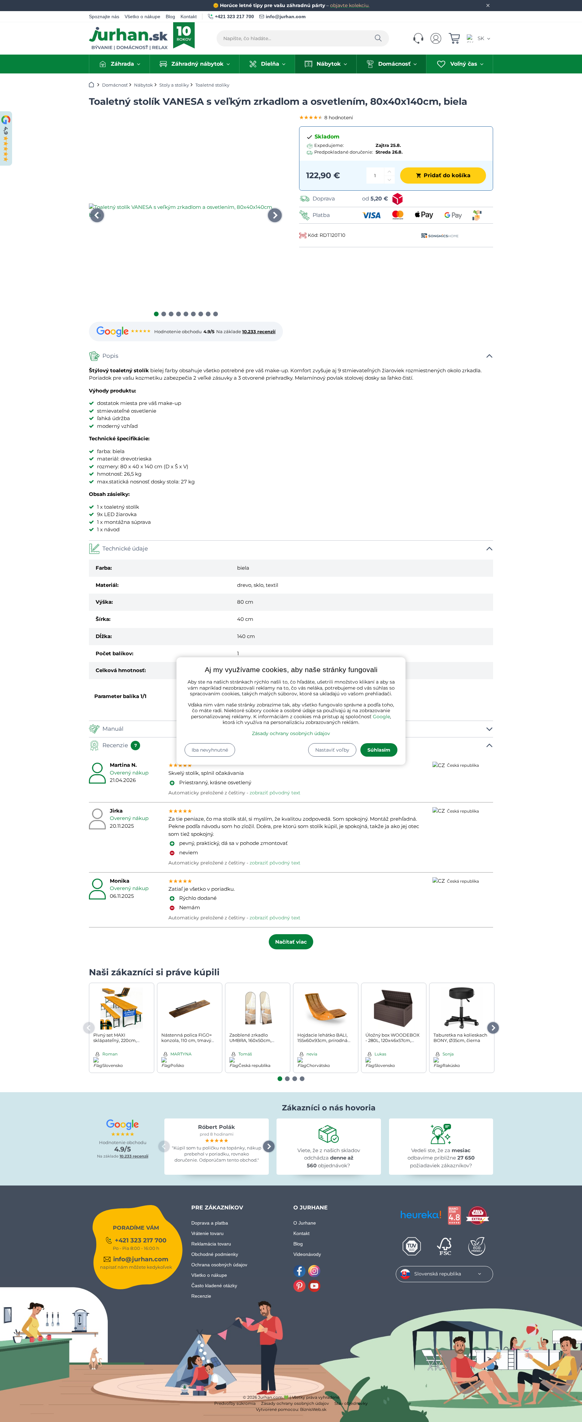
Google (381, 717)
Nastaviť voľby (332, 750)
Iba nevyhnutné (210, 750)
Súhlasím (378, 750)
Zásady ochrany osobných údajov (291, 733)
